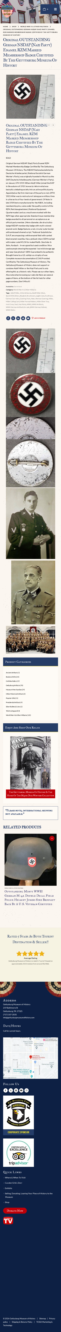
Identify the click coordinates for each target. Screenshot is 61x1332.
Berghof (23, 296)
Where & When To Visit (15, 1177)
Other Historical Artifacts (14, 694)
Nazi (16, 304)
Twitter (13, 318)
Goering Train (25, 299)
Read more (51, 838)
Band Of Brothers (12, 296)
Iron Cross (10, 304)
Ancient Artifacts (12, 673)
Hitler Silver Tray (43, 301)
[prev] (49, 125)
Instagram (26, 1090)
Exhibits (8, 1188)
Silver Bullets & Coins (13, 707)
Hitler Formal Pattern (28, 301)
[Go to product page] (31, 860)
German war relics (12, 299)
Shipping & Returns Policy (22, 1322)
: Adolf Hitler (14, 293)
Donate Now (15, 1210)
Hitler (51, 299)
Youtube (21, 1090)
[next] (53, 125)
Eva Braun (49, 296)
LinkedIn (18, 318)
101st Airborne (25, 293)
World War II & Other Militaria (25, 290)
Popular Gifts (10, 698)
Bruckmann (31, 296)
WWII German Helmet (38, 307)
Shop (7, 1202)
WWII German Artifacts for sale (17, 307)
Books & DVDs (11, 677)
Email (28, 318)
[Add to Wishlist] (55, 888)
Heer (33, 299)
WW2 (29, 304)
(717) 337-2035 (10, 1014)
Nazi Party (22, 304)
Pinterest (23, 318)
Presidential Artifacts (13, 702)
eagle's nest (40, 296)
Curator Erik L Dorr (13, 1183)
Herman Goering (41, 299)
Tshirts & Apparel (12, 711)
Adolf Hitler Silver (38, 293)
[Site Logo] (7, 11)
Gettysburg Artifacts (13, 685)
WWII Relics (10, 310)
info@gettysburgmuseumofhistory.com (18, 1017)
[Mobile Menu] (55, 9)
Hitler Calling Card (13, 301)
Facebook (8, 318)
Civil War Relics (11, 681)
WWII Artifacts (37, 304)
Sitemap (42, 1319)
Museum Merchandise (14, 690)
